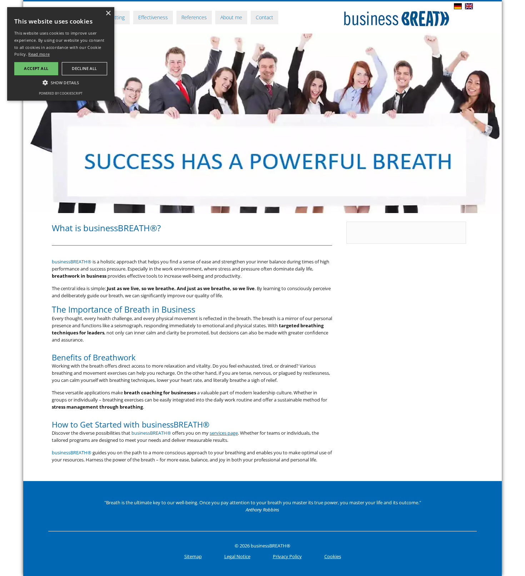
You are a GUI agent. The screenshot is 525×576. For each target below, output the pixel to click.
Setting (117, 17)
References (194, 17)
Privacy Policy (287, 556)
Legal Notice (237, 556)
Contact (264, 17)
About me (231, 17)
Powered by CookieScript (60, 93)
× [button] (108, 13)
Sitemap (193, 556)
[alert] (60, 54)
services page (224, 433)
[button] (60, 82)
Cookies (332, 556)
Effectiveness (153, 17)
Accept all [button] (36, 68)
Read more (39, 54)
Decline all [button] (84, 68)
